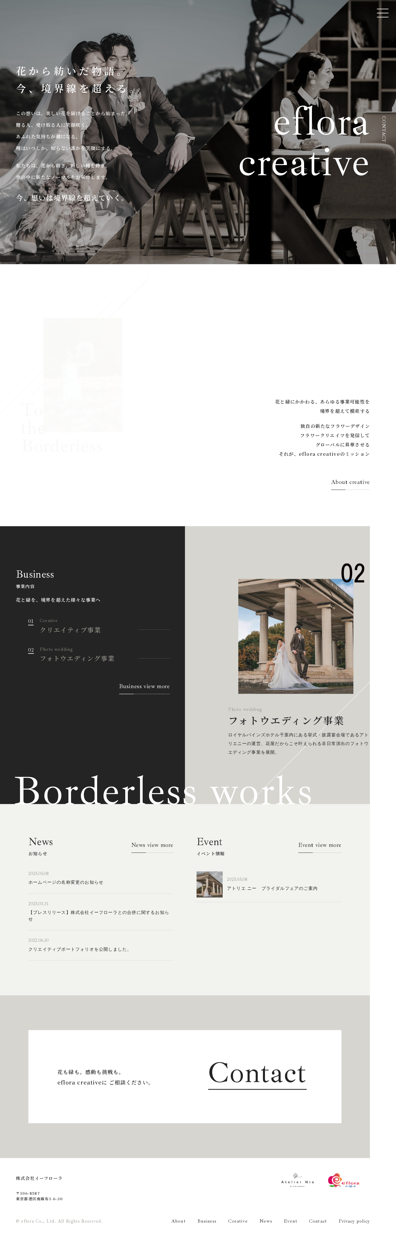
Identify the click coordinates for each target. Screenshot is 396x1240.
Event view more (319, 845)
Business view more (144, 687)
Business (207, 1221)
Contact (257, 1073)
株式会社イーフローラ (39, 1178)
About (178, 1221)
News (265, 1221)
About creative (350, 482)
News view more (152, 845)
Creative (238, 1221)
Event (290, 1221)
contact (383, 129)
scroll (364, 243)
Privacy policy (354, 1221)
